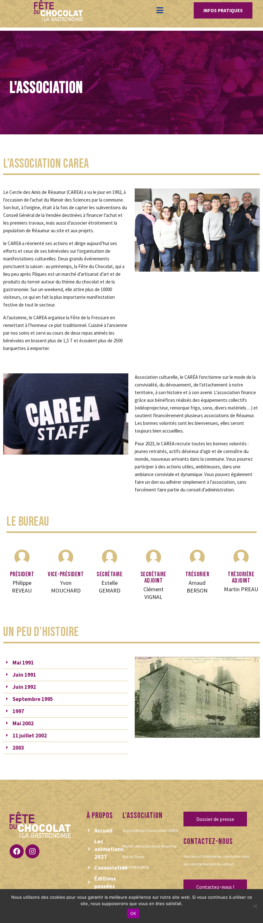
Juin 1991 (24, 674)
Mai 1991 (23, 662)
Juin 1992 (24, 686)
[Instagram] (32, 851)
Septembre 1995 (33, 699)
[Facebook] (17, 851)
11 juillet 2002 (30, 735)
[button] (65, 663)
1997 (18, 711)
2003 (18, 747)
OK (133, 913)
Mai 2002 (23, 723)
